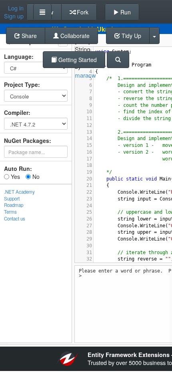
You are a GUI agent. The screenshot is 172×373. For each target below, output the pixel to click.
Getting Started (77, 60)
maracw (85, 75)
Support (12, 198)
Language (18, 56)
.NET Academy (19, 192)
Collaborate (74, 36)
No (35, 176)
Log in (16, 8)
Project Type (21, 84)
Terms (10, 212)
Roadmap (13, 205)
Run (125, 12)
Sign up (14, 16)
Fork (81, 12)
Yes (14, 176)
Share (28, 36)
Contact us (14, 218)
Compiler (16, 112)
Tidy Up (130, 36)
